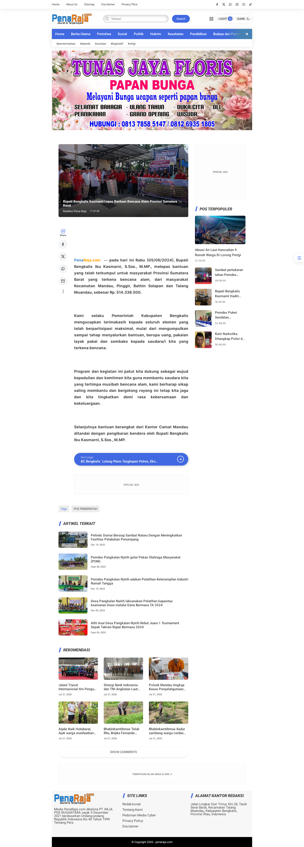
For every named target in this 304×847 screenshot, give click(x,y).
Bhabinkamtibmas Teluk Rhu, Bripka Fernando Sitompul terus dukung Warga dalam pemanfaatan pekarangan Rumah (122, 731)
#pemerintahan (65, 43)
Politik (139, 34)
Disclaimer (108, 4)
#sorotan (100, 43)
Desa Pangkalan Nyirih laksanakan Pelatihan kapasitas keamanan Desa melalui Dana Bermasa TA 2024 (132, 603)
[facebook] (217, 4)
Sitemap (89, 4)
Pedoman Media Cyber (139, 815)
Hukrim (155, 34)
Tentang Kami (132, 809)
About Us (71, 4)
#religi (132, 43)
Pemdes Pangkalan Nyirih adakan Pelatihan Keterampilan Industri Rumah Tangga (139, 581)
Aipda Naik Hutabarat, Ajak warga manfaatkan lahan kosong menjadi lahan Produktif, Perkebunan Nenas (76, 731)
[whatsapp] (230, 4)
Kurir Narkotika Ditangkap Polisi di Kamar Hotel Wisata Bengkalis (230, 336)
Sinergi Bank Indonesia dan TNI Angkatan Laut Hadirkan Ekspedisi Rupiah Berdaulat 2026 (123, 687)
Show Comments (123, 752)
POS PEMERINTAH (85, 508)
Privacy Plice (130, 4)
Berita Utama (80, 34)
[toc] (299, 258)
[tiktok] (250, 4)
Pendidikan (198, 34)
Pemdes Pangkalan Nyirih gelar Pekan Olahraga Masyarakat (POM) (135, 559)
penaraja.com (163, 842)
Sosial (122, 34)
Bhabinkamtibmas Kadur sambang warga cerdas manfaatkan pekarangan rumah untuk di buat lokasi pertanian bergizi (168, 731)
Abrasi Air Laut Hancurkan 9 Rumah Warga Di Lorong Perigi (218, 252)
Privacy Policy (132, 821)
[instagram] (237, 4)
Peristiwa (104, 34)
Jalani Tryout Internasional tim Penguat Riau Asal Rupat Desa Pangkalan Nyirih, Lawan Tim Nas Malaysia (78, 687)
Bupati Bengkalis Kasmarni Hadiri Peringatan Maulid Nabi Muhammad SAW (228, 294)
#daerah (85, 43)
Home (55, 4)
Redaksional (131, 804)
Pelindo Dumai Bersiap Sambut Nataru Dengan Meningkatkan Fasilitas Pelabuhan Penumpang (136, 537)
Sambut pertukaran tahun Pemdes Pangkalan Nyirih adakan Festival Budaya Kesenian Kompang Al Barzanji (229, 272)
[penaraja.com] (72, 18)
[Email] (63, 281)
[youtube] (243, 4)
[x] (223, 4)
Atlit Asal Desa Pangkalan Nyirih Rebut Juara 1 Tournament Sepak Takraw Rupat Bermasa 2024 (135, 625)
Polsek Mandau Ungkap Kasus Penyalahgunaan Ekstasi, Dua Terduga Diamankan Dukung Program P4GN (166, 687)
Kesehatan (175, 34)
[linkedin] (188, 418)
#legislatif (117, 43)
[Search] (211, 18)
